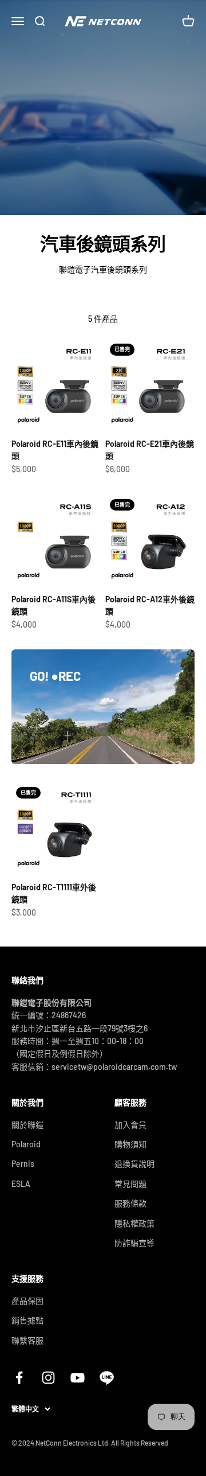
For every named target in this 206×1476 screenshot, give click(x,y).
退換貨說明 (134, 1164)
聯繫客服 (27, 1340)
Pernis (22, 1164)
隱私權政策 (134, 1223)
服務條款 (130, 1203)
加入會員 (130, 1125)
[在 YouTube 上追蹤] (77, 1377)
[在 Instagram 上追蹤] (48, 1377)
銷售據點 (27, 1320)
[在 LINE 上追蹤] (106, 1377)
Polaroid (26, 1144)
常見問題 (130, 1184)
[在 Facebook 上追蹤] (19, 1377)
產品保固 (27, 1301)
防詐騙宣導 (134, 1243)
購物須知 (130, 1144)
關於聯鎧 (27, 1125)
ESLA (20, 1184)
